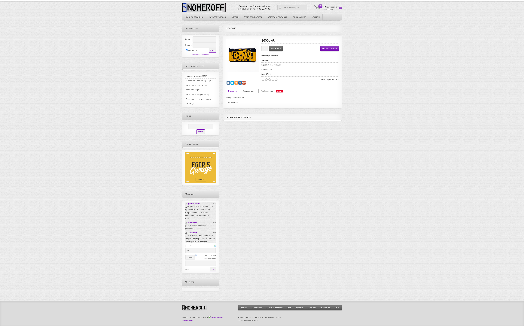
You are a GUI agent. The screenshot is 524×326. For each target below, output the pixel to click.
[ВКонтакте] (228, 83)
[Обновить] (215, 245)
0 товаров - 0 (330, 8)
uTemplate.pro (187, 320)
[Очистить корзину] (340, 8)
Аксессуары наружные (197, 94)
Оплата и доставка (274, 308)
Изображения (267, 91)
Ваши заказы (325, 308)
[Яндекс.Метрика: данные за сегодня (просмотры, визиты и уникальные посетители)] (216, 317)
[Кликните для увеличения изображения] (242, 55)
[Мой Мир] (240, 83)
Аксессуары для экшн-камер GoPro (198, 101)
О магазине (256, 308)
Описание (232, 91)
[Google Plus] (244, 83)
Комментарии (249, 91)
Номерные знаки (196, 76)
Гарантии (299, 308)
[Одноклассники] (236, 83)
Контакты (311, 308)
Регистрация (205, 54)
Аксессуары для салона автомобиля (196, 87)
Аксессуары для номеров (199, 81)
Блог (289, 308)
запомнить (192, 50)
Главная (243, 308)
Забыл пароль (196, 54)
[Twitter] (232, 83)
